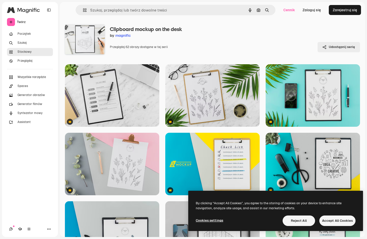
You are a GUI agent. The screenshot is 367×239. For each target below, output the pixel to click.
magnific (123, 35)
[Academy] (20, 229)
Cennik (289, 10)
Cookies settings (209, 220)
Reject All (299, 220)
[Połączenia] (11, 229)
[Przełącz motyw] (29, 229)
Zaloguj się (312, 10)
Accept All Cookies (337, 220)
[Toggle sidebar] (49, 10)
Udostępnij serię (342, 47)
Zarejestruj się (345, 10)
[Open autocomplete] (83, 10)
